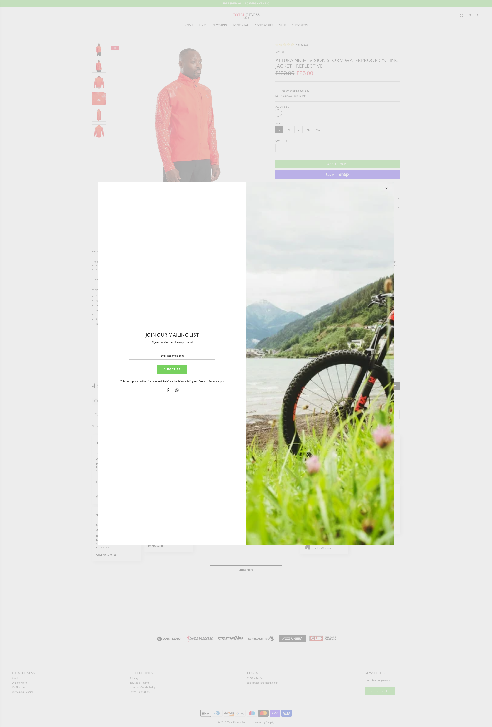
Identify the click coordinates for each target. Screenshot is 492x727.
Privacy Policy (185, 381)
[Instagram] (177, 390)
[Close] (386, 188)
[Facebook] (168, 390)
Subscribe (172, 369)
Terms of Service (208, 381)
